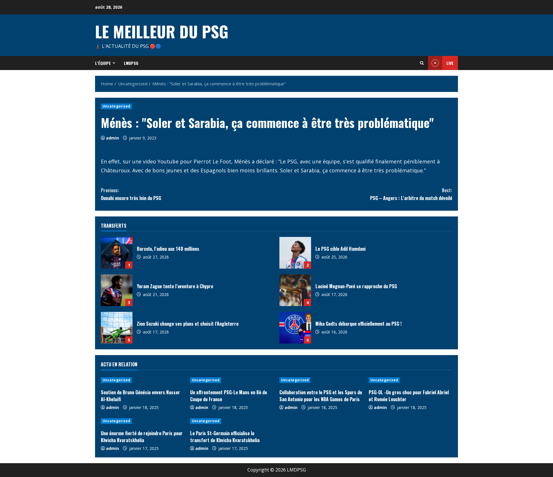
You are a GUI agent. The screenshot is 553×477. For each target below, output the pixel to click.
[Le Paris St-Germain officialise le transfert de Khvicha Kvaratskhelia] (232, 421)
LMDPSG (131, 63)
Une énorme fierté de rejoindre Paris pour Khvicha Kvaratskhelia (142, 437)
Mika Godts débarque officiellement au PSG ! (295, 328)
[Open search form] (422, 63)
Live (450, 63)
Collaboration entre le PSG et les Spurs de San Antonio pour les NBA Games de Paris (320, 396)
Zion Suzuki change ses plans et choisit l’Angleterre (116, 328)
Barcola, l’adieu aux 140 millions (116, 253)
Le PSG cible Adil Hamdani (295, 253)
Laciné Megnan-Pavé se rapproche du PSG (295, 290)
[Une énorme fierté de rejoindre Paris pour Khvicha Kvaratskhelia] (142, 421)
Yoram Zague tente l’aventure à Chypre (116, 290)
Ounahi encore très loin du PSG (131, 194)
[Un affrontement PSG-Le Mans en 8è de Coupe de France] (232, 380)
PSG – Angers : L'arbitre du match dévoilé (411, 194)
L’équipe (103, 63)
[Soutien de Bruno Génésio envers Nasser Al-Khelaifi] (142, 380)
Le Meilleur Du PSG (161, 31)
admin (112, 138)
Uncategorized (116, 106)
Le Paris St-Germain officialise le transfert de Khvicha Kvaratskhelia (225, 437)
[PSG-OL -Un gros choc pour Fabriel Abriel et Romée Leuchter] (410, 380)
